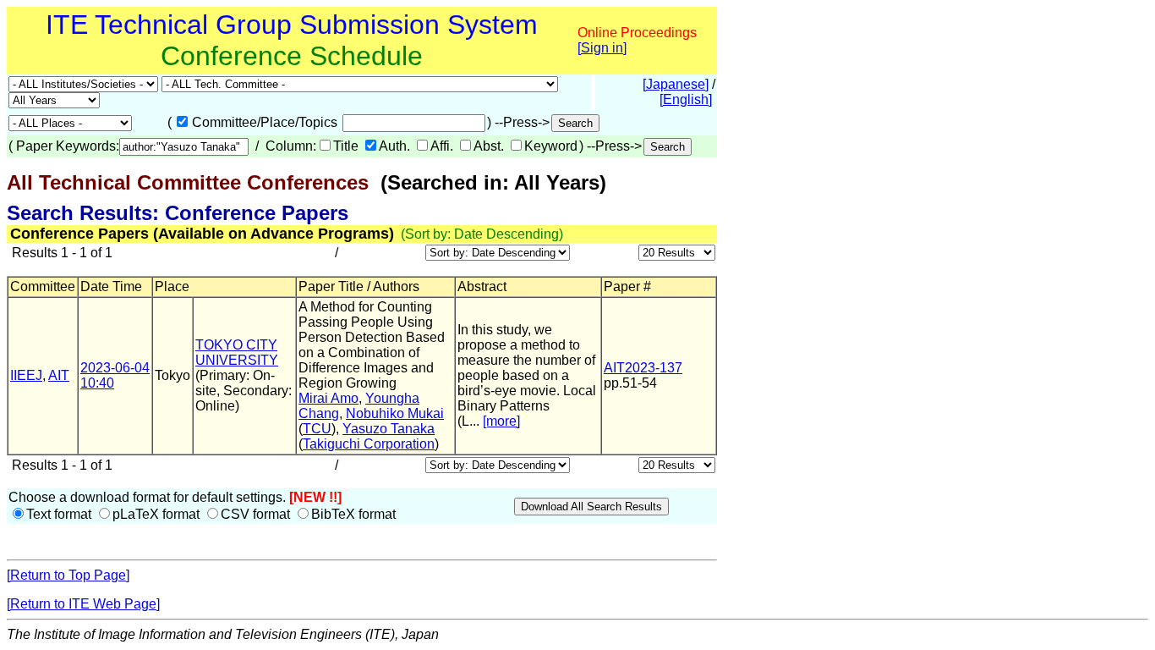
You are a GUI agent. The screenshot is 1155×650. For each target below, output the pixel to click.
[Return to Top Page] (68, 575)
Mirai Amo (328, 398)
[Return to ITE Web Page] (83, 604)
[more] (501, 421)
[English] (686, 99)
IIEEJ (26, 375)
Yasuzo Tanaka (388, 428)
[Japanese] (676, 84)
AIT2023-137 (643, 368)
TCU (317, 428)
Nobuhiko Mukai (395, 413)
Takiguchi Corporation (369, 444)
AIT (58, 375)
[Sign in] (602, 48)
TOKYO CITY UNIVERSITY (236, 352)
